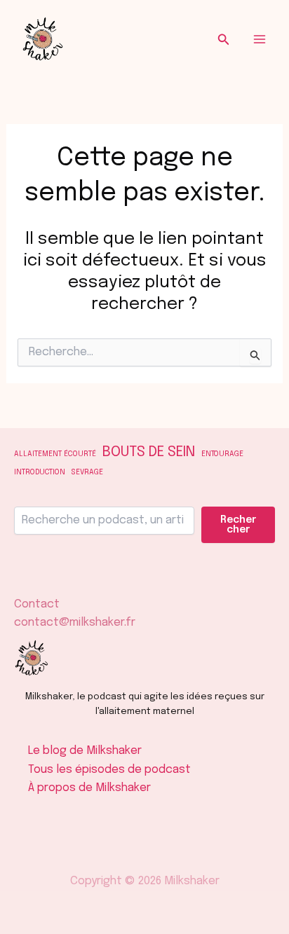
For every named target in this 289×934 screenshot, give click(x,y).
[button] (223, 39)
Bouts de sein (148, 452)
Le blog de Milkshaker (85, 751)
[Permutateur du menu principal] (259, 39)
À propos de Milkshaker (89, 788)
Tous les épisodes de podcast (109, 770)
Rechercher (238, 525)
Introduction (39, 472)
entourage (222, 454)
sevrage (87, 472)
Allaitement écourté (55, 454)
